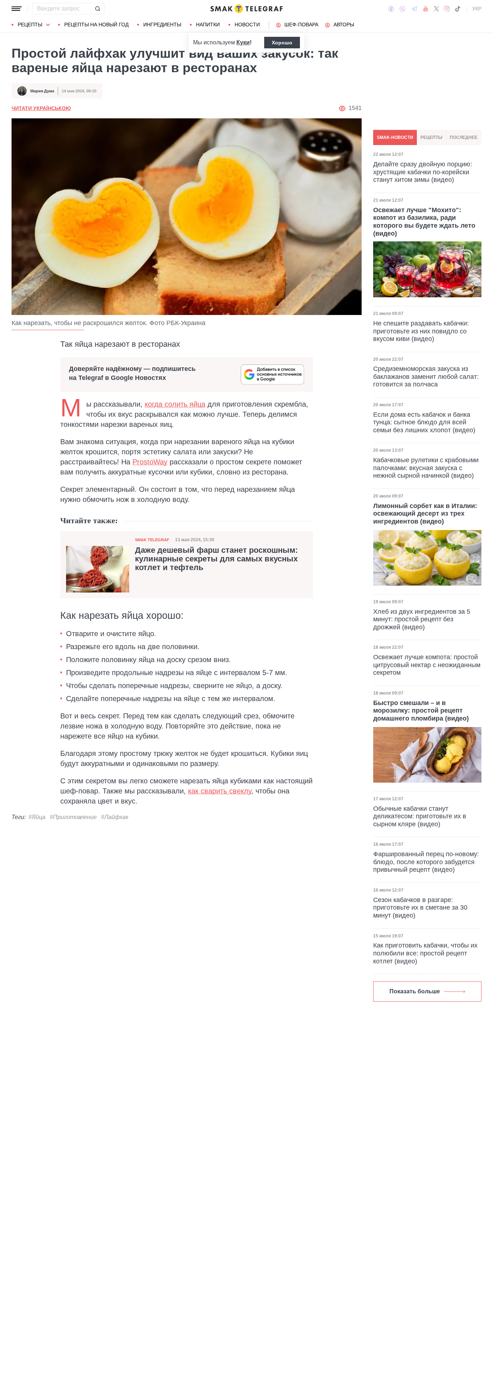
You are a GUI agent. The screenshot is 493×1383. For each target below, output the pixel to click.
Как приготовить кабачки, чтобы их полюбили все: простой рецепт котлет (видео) (425, 953)
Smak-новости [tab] (395, 137)
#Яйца (37, 817)
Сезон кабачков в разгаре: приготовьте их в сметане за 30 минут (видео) (420, 907)
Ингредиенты (162, 24)
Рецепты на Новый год (96, 24)
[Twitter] (436, 8)
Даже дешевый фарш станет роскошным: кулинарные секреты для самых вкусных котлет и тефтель (216, 559)
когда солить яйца (175, 404)
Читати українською (41, 108)
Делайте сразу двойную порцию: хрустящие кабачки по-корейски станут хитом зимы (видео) (422, 171)
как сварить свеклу (219, 791)
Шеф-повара (301, 24)
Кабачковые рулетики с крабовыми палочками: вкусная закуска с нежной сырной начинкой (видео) (426, 467)
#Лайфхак (114, 817)
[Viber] (402, 9)
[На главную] (246, 9)
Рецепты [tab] (431, 137)
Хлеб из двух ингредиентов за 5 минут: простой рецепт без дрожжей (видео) (421, 619)
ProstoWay (149, 462)
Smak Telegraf (152, 540)
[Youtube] (425, 8)
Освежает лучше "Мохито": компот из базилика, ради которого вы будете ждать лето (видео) (424, 221)
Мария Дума (42, 91)
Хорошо (282, 42)
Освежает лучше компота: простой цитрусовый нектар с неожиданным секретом (426, 664)
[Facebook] (391, 8)
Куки (243, 42)
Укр (476, 9)
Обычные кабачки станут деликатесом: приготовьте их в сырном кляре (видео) (419, 816)
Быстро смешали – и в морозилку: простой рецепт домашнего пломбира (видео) (421, 710)
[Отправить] (97, 8)
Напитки (208, 24)
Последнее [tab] (463, 137)
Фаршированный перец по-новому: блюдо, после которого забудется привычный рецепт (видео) (426, 861)
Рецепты (30, 24)
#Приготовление (73, 817)
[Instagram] (446, 8)
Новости (247, 24)
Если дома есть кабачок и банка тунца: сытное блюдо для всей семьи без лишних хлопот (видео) (424, 422)
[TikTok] (457, 8)
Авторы (343, 24)
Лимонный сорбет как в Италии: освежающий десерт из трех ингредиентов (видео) (425, 513)
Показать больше (414, 991)
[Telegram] (414, 8)
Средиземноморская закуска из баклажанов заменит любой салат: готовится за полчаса (426, 376)
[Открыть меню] (16, 9)
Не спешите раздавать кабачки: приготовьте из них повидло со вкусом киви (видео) (421, 330)
